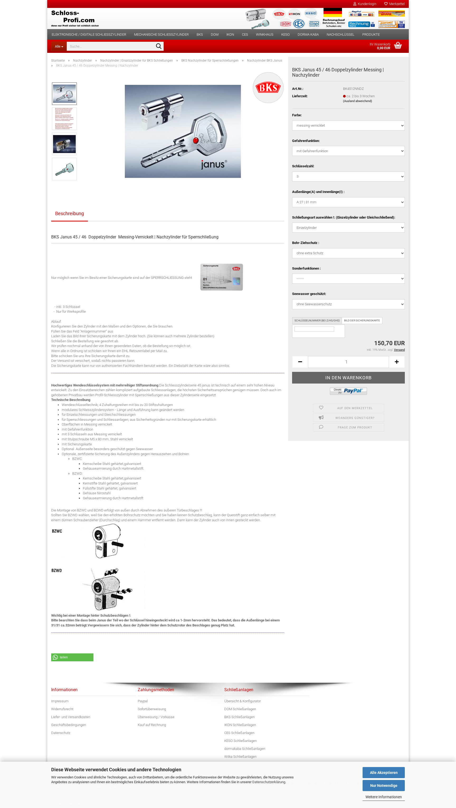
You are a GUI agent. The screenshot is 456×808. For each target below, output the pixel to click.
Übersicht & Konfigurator (242, 701)
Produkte (371, 34)
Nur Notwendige (383, 785)
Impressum (60, 701)
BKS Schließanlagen (239, 717)
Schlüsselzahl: (303, 166)
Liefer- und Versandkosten (70, 717)
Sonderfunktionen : (306, 268)
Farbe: (297, 115)
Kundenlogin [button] (366, 4)
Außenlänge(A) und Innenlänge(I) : (318, 192)
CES (245, 34)
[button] (300, 362)
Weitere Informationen (383, 797)
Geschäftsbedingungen (68, 725)
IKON (230, 34)
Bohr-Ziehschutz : (305, 243)
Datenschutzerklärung (268, 782)
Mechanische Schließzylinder (161, 34)
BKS (200, 34)
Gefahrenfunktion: (306, 141)
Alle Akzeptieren (384, 772)
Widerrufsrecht (62, 709)
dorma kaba (308, 34)
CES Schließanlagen (239, 733)
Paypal (143, 701)
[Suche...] (159, 46)
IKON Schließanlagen (240, 725)
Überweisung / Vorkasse (156, 717)
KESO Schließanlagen (240, 741)
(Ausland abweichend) (357, 101)
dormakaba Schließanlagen (244, 749)
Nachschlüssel (340, 34)
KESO (285, 34)
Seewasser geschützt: (309, 294)
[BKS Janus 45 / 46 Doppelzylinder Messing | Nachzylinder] (183, 131)
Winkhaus (264, 34)
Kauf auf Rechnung (152, 725)
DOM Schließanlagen (240, 709)
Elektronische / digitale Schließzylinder (89, 34)
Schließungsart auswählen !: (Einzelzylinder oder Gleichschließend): (343, 217)
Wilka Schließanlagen (240, 757)
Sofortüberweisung (152, 709)
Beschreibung (69, 213)
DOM (214, 34)
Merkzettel (396, 4)
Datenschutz (60, 733)
